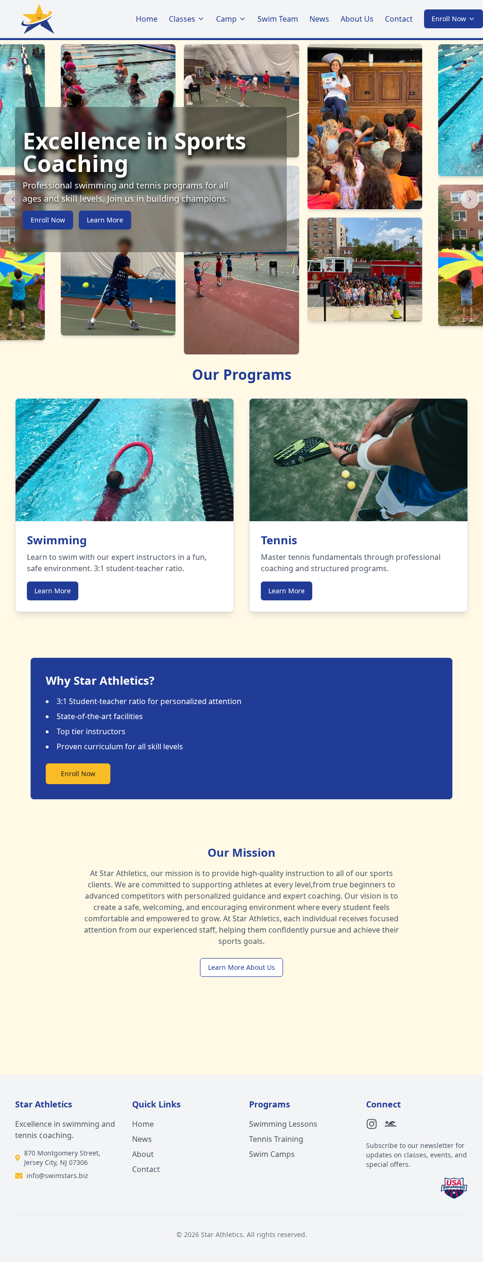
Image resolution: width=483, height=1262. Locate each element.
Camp (226, 19)
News (319, 19)
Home (147, 19)
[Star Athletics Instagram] (371, 1124)
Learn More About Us (241, 967)
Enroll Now (449, 18)
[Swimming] (390, 1124)
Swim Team (278, 19)
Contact (399, 19)
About (143, 1154)
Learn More (105, 219)
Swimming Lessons (283, 1124)
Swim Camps (272, 1154)
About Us (357, 19)
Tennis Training (276, 1139)
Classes (182, 19)
